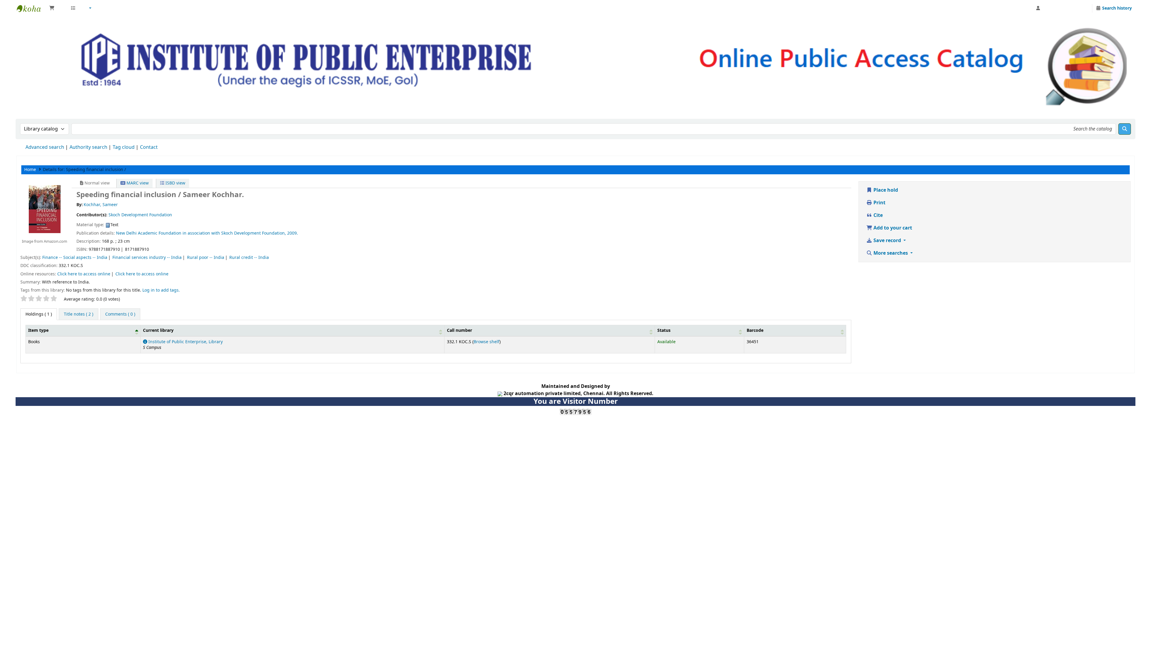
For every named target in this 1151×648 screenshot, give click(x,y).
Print (878, 202)
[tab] (78, 314)
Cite (877, 215)
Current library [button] (158, 330)
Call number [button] (459, 330)
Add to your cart (892, 228)
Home (30, 169)
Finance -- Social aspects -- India (74, 257)
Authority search (88, 147)
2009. (292, 233)
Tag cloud (124, 147)
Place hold (885, 190)
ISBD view (174, 183)
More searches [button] (890, 253)
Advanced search (44, 147)
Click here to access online (83, 274)
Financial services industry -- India (147, 257)
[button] (57, 8)
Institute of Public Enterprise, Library (185, 342)
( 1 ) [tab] (38, 314)
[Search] (1124, 129)
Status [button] (664, 330)
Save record (887, 240)
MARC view (137, 183)
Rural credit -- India (249, 257)
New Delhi (126, 233)
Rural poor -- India (205, 257)
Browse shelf (486, 342)
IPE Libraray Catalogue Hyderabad (32, 8)
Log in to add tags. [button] (161, 290)
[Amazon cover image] (44, 208)
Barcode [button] (755, 330)
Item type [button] (38, 330)
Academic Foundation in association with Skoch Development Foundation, (212, 233)
